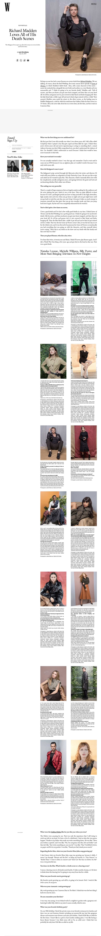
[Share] (17, 60)
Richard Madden (86, 81)
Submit (14, 151)
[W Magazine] (7, 7)
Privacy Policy (18, 148)
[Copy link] (24, 60)
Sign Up (12, 139)
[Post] (21, 60)
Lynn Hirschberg (23, 52)
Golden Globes (56, 832)
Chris (76, 383)
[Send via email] (28, 60)
